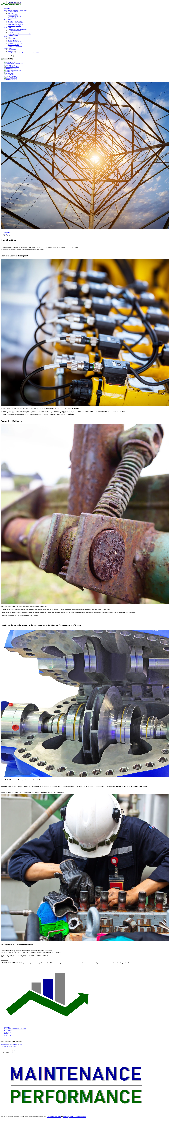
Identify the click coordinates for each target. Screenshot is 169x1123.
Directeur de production (14, 41)
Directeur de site (12, 38)
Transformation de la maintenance (17, 29)
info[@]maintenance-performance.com (11, 1044)
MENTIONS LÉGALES (54, 1117)
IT (14, 71)
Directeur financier (13, 40)
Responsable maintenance (15, 43)
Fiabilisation (11, 32)
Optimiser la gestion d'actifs (15, 22)
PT (18, 67)
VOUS (6, 37)
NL (15, 68)
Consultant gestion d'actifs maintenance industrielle (25, 53)
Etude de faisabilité (13, 35)
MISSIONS (7, 27)
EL (15, 73)
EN (22, 63)
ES (16, 65)
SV (17, 76)
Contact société (12, 49)
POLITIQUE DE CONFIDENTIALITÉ (74, 1117)
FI (16, 78)
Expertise (10, 13)
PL (13, 75)
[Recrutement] (15, 51)
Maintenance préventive (14, 26)
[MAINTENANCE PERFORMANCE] (26, 10)
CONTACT (7, 48)
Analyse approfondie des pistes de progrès (19, 34)
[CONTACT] (11, 48)
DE (19, 70)
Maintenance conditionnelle (15, 24)
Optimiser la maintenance (15, 21)
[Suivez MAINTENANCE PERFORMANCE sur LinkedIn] (13, 1052)
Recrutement (11, 51)
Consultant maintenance (14, 16)
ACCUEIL (7, 8)
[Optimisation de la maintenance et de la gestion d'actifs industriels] (11, 5)
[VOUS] (9, 37)
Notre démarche (12, 18)
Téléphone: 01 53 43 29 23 (8, 1046)
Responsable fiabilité (13, 45)
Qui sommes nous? (13, 11)
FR (11, 59)
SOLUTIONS (8, 19)
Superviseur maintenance (15, 46)
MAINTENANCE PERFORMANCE (15, 10)
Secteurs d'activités (13, 15)
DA (17, 79)
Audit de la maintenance (14, 30)
